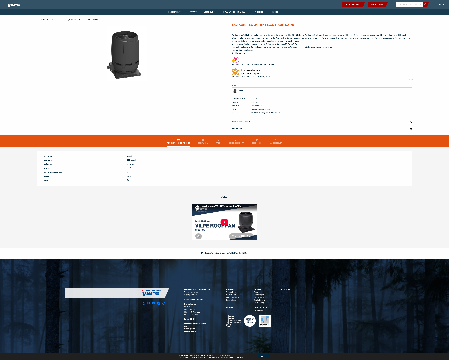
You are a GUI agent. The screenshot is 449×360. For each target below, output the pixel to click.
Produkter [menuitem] (173, 12)
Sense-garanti (189, 329)
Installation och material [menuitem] (234, 12)
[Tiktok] (163, 303)
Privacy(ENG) (189, 319)
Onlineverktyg (260, 307)
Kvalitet (257, 292)
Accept (264, 356)
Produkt (40, 20)
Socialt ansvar (260, 300)
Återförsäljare (353, 4)
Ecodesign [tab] (257, 143)
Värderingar (259, 294)
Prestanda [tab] (203, 143)
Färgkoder (258, 310)
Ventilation (231, 292)
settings (240, 357)
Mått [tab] (218, 143)
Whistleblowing (190, 331)
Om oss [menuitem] (275, 12)
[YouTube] (153, 303)
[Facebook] (158, 303)
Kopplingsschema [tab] (236, 143)
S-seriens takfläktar (60, 20)
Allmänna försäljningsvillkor (195, 323)
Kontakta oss (377, 4)
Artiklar (229, 307)
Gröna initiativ (260, 297)
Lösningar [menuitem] (209, 12)
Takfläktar (48, 20)
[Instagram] (143, 303)
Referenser (286, 289)
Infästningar (231, 300)
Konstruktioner (232, 294)
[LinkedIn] (148, 303)
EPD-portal (131, 160)
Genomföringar (233, 297)
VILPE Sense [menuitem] (192, 12)
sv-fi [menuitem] (440, 4)
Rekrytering (259, 303)
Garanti (187, 326)
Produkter (231, 289)
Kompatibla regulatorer (242, 50)
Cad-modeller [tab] (275, 143)
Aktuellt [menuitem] (259, 12)
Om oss (257, 289)
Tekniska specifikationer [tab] (178, 143)
